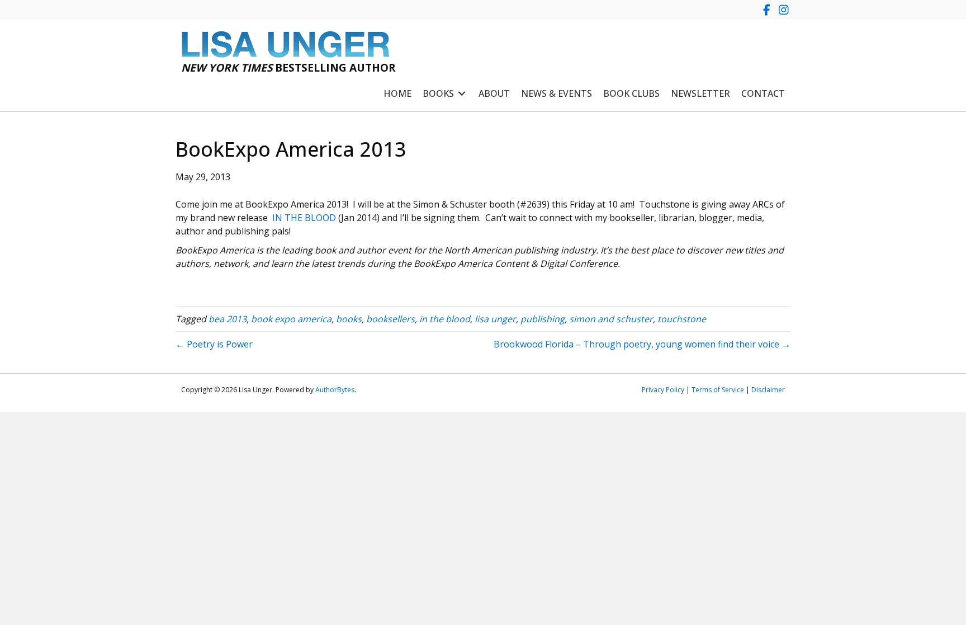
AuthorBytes (334, 389)
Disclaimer (768, 389)
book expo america (291, 319)
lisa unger (495, 319)
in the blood (444, 319)
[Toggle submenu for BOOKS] (461, 93)
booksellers (390, 319)
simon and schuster (611, 319)
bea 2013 (228, 319)
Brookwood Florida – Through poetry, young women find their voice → (642, 344)
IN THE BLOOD (304, 218)
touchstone (681, 319)
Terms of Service (718, 389)
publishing (542, 319)
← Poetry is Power (214, 344)
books (349, 319)
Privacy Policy (663, 389)
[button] (767, 10)
